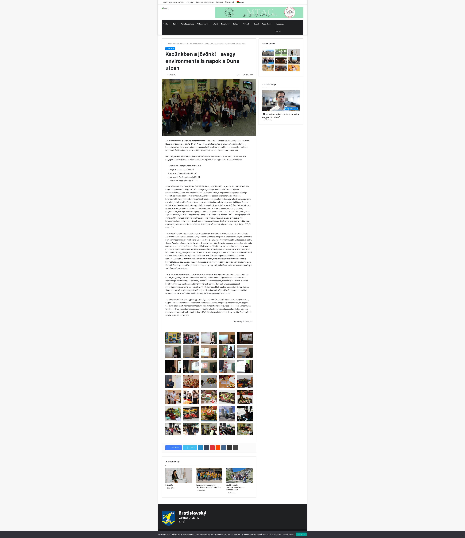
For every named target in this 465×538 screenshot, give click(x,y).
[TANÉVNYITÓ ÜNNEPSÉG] (268, 52)
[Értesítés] (178, 475)
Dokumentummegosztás (205, 2)
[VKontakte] (223, 447)
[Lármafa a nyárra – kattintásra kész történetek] (281, 52)
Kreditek (219, 2)
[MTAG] (165, 8)
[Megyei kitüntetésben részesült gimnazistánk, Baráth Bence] (294, 60)
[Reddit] (218, 447)
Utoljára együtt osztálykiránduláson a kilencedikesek (235, 487)
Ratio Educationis (187, 24)
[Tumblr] (206, 447)
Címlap (166, 24)
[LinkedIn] (200, 447)
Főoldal (170, 43)
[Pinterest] (212, 447)
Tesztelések (229, 2)
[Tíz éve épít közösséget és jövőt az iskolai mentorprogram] (281, 68)
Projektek (224, 24)
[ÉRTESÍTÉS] (268, 68)
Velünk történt (202, 24)
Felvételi (246, 24)
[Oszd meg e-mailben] (229, 447)
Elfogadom (301, 534)
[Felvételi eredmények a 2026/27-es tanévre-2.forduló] (294, 68)
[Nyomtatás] (235, 447)
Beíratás (236, 24)
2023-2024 (190, 43)
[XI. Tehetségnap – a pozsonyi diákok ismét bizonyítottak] (281, 60)
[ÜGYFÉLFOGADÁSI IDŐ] (294, 52)
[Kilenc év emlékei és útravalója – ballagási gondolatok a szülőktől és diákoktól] (268, 60)
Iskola (174, 24)
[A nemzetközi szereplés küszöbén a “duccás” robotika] (209, 475)
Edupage (190, 2)
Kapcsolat (280, 24)
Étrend (256, 24)
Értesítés (169, 485)
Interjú (215, 24)
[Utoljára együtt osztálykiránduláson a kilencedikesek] (239, 475)
